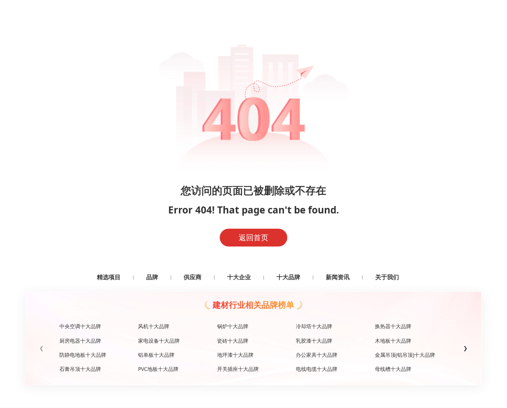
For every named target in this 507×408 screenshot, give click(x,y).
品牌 (152, 277)
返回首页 (253, 237)
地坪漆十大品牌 (235, 354)
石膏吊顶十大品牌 (80, 368)
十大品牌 (288, 277)
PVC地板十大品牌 (158, 368)
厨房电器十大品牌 (80, 340)
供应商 (193, 277)
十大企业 (239, 277)
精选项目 (109, 277)
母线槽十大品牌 (393, 368)
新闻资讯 (338, 277)
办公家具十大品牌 (316, 354)
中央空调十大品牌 (80, 326)
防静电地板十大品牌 (82, 354)
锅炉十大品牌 (232, 326)
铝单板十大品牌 (156, 354)
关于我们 (387, 277)
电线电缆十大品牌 (316, 368)
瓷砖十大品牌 (232, 340)
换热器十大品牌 (393, 326)
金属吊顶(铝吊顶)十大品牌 (405, 354)
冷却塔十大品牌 (314, 326)
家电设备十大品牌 (159, 340)
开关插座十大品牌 (238, 368)
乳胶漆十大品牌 (314, 340)
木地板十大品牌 (393, 340)
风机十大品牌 (153, 326)
